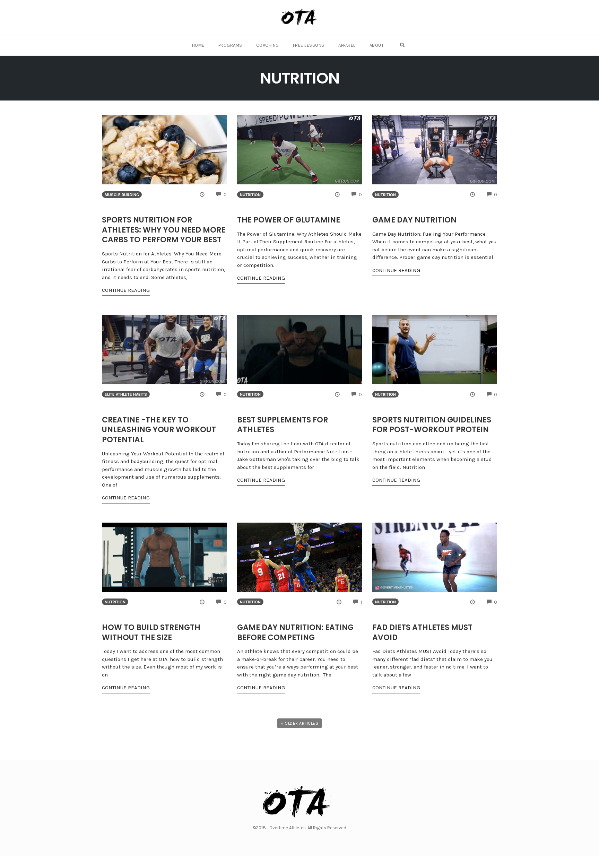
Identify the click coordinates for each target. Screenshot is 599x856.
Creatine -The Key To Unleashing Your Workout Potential (159, 429)
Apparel (347, 45)
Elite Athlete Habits (126, 394)
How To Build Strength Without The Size (151, 632)
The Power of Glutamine (288, 220)
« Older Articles (299, 723)
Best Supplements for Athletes (282, 424)
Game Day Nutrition (414, 220)
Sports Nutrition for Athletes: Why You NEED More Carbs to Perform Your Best (163, 230)
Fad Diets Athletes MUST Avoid (422, 632)
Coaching (267, 45)
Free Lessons (308, 45)
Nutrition (250, 194)
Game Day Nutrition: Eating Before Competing (295, 632)
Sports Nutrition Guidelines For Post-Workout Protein (431, 424)
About (377, 45)
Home (198, 45)
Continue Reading (126, 290)
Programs (230, 45)
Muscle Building (122, 194)
